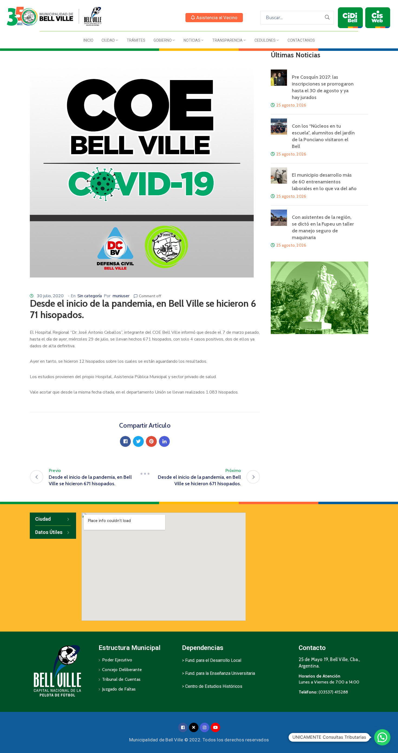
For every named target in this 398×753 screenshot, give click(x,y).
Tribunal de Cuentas (121, 679)
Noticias (192, 40)
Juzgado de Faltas (119, 689)
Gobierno (163, 40)
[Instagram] (204, 727)
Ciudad (108, 40)
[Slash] (145, 474)
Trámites (136, 40)
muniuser (120, 296)
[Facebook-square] (183, 727)
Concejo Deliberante (122, 669)
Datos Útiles (49, 532)
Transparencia (227, 40)
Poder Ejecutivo (117, 659)
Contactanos (301, 40)
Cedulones (265, 40)
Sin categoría (89, 296)
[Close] (193, 727)
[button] (214, 17)
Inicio (88, 40)
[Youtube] (215, 727)
